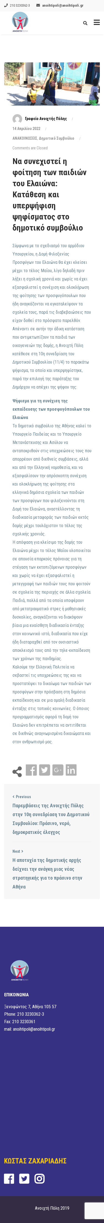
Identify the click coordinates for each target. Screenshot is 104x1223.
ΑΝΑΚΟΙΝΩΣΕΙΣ (24, 138)
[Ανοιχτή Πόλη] (20, 23)
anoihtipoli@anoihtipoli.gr (62, 5)
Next (16, 851)
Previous (23, 797)
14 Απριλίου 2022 (26, 128)
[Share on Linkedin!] (71, 770)
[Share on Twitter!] (45, 770)
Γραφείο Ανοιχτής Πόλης (46, 118)
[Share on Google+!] (58, 770)
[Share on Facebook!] (32, 770)
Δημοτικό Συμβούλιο (56, 138)
